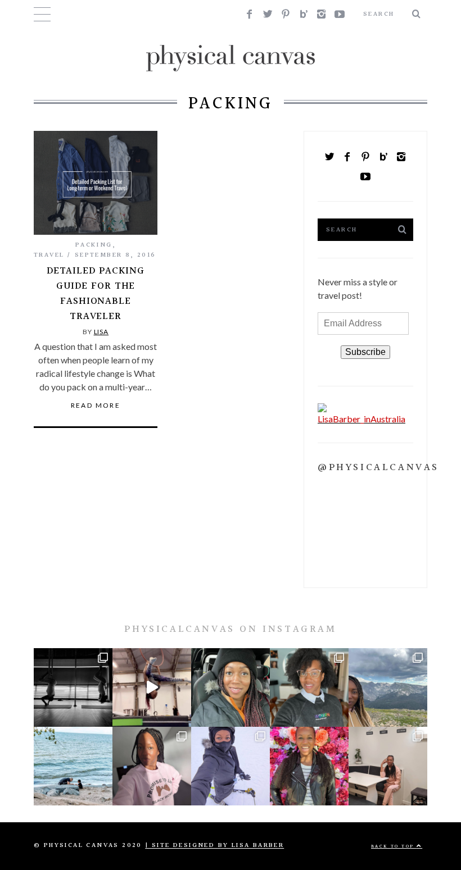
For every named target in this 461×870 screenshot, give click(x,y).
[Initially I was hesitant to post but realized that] (388, 687)
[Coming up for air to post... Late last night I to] (151, 766)
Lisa (101, 331)
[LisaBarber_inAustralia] (365, 418)
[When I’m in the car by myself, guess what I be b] (230, 687)
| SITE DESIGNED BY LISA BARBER (214, 845)
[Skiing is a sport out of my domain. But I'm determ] (230, 766)
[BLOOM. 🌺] (309, 766)
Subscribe (365, 352)
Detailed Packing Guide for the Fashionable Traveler (95, 294)
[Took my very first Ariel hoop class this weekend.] (151, 687)
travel (49, 255)
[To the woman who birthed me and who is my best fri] (73, 687)
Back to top (394, 846)
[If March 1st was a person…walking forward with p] (309, 687)
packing (93, 245)
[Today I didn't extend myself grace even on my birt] (388, 766)
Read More (96, 405)
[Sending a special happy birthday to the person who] (73, 766)
